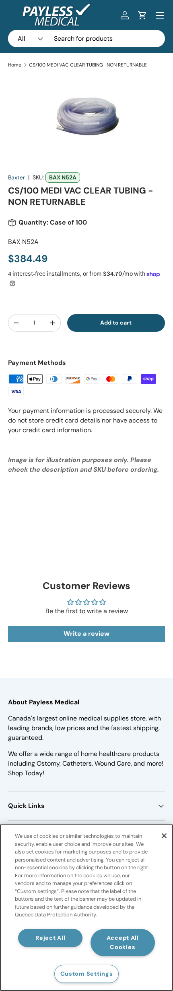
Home (14, 65)
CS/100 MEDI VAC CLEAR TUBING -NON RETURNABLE (88, 65)
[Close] (164, 836)
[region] (86, 907)
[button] (142, 15)
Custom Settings (86, 973)
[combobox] (86, 38)
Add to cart (116, 322)
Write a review (86, 633)
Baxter (16, 177)
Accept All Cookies (123, 942)
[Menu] (160, 15)
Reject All (50, 937)
